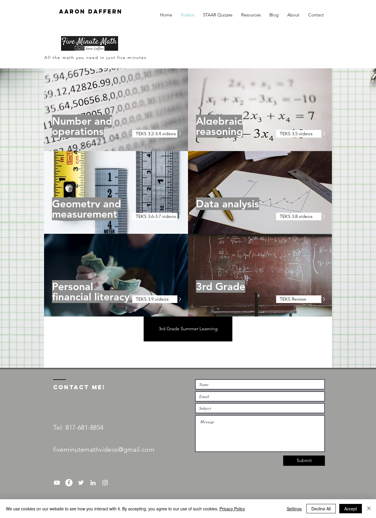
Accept (350, 509)
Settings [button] (294, 509)
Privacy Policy (232, 509)
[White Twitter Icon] (81, 482)
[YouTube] (57, 482)
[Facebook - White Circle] (69, 482)
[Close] (368, 508)
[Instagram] (105, 482)
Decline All (321, 509)
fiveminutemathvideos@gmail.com (104, 449)
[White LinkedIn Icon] (93, 482)
